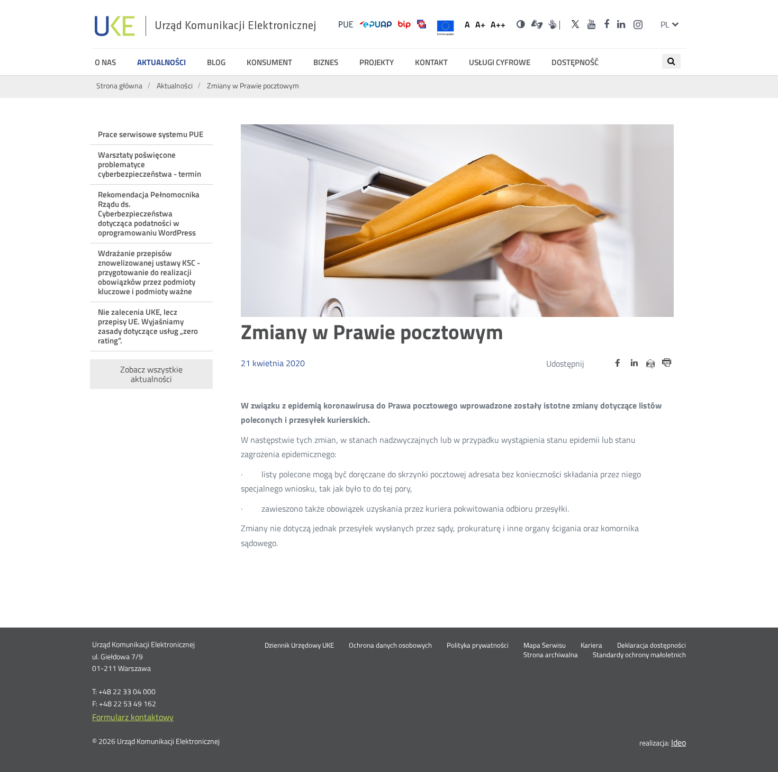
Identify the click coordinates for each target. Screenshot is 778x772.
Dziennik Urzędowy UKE (299, 645)
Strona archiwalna (550, 655)
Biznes (325, 62)
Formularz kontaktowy (133, 717)
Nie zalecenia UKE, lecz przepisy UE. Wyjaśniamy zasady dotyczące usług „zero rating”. (148, 326)
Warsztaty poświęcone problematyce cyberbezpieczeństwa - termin (149, 164)
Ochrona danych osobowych (390, 645)
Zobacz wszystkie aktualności (151, 374)
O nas (105, 62)
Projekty (376, 62)
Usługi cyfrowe (499, 62)
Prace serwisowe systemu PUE (150, 134)
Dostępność (575, 62)
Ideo (678, 742)
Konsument (269, 62)
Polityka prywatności (478, 645)
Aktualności (161, 62)
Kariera (591, 645)
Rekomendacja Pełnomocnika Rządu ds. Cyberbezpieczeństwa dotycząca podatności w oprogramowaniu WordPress (149, 213)
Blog (216, 62)
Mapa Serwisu (544, 645)
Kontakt (431, 62)
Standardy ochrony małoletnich (639, 655)
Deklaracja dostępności (651, 645)
